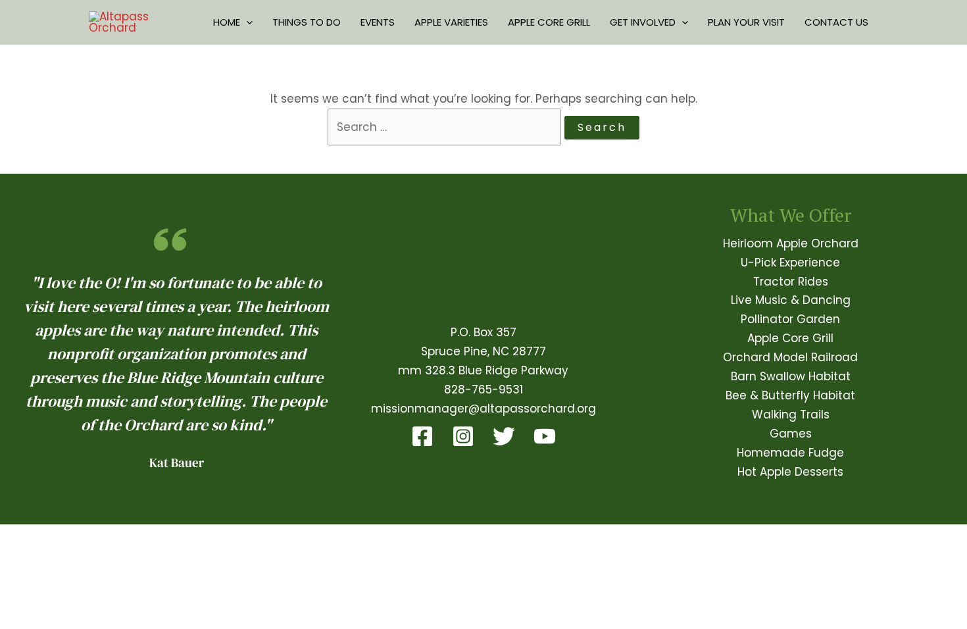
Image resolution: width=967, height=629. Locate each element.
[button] (246, 22)
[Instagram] (463, 436)
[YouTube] (544, 436)
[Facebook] (422, 436)
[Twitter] (504, 436)
